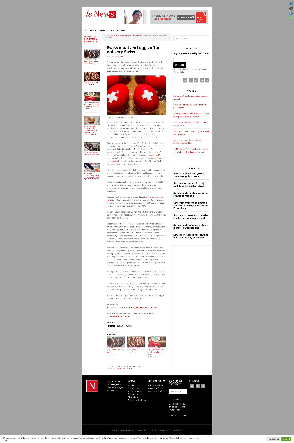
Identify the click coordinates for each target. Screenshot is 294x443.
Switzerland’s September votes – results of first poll (191, 194)
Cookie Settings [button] (273, 439)
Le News (101, 15)
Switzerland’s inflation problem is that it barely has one (190, 226)
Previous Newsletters (178, 416)
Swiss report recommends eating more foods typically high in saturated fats (92, 176)
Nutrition (136, 366)
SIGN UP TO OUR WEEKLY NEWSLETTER (91, 39)
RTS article (111, 307)
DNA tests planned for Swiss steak (91, 83)
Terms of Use (133, 394)
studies (115, 161)
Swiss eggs (121, 368)
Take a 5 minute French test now (142, 307)
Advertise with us (155, 385)
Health (129, 366)
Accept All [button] (286, 439)
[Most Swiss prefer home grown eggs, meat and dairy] (116, 342)
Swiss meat (130, 368)
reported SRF (154, 155)
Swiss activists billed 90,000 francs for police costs (188, 175)
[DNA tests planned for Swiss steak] (136, 342)
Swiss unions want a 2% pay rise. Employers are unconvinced (191, 216)
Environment (121, 366)
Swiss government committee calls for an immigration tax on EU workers (190, 205)
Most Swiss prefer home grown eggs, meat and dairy (116, 350)
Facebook (114, 316)
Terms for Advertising (137, 400)
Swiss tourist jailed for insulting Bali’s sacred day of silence (190, 236)
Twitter (126, 316)
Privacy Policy (179, 72)
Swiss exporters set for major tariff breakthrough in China (189, 184)
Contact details (134, 388)
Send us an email (135, 391)
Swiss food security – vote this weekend (91, 154)
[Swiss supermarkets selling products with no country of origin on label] (157, 342)
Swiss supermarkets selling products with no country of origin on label (92, 105)
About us (131, 385)
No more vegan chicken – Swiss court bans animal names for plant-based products (90, 130)
